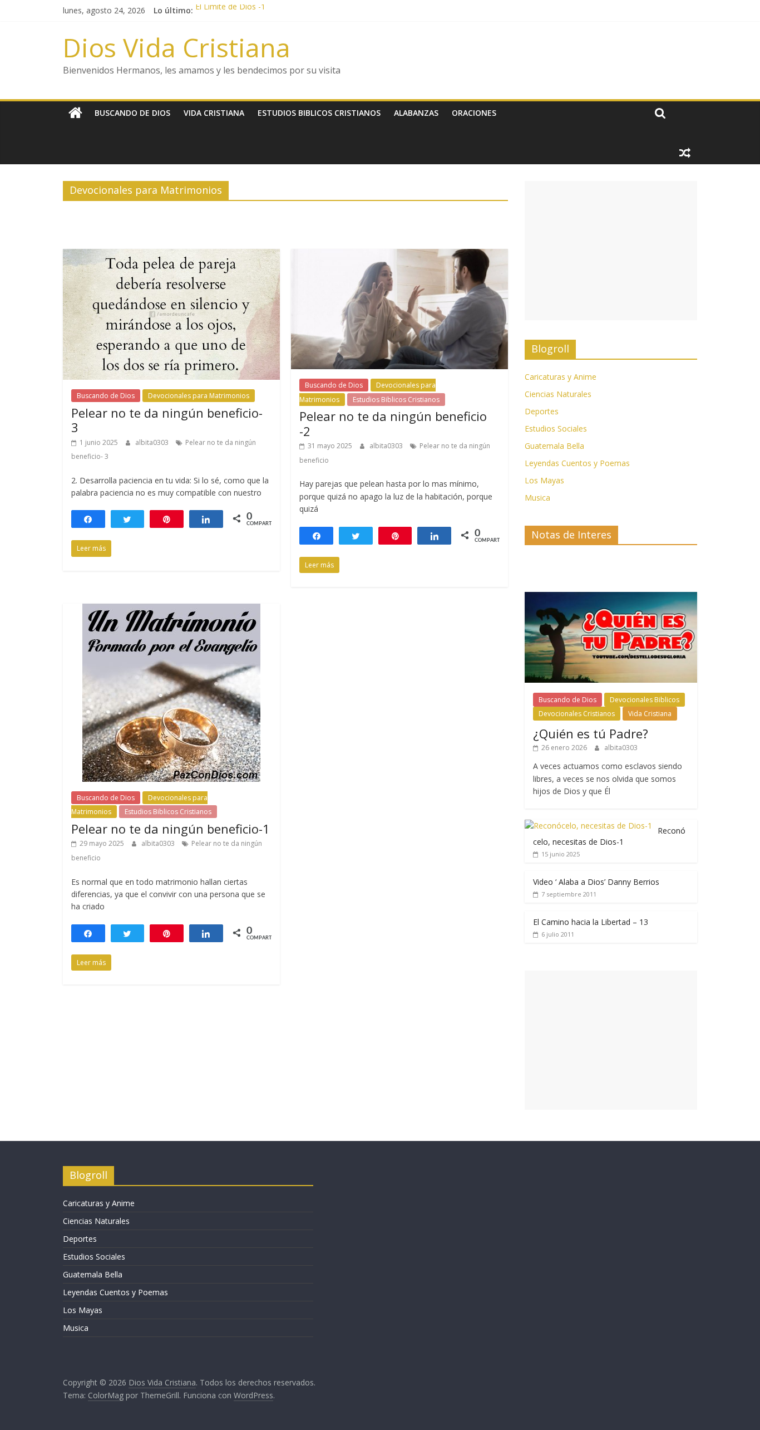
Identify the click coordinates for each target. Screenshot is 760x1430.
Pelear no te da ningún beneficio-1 (170, 828)
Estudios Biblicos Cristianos (319, 112)
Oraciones (474, 112)
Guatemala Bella (554, 445)
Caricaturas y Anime (560, 376)
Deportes (542, 411)
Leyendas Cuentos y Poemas (577, 463)
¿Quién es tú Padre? (590, 733)
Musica (537, 497)
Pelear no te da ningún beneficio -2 (393, 423)
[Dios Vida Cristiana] (75, 113)
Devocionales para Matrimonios (198, 395)
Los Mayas (544, 480)
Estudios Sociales (556, 428)
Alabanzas (416, 112)
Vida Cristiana (214, 112)
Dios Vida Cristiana (176, 47)
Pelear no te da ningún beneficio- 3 (167, 419)
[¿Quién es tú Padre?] (611, 597)
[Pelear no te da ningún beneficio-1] (171, 610)
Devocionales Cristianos (577, 713)
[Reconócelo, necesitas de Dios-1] (588, 825)
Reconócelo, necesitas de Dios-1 (609, 836)
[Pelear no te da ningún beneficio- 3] (171, 255)
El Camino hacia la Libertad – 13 (590, 922)
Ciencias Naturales (558, 394)
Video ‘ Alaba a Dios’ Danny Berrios (596, 881)
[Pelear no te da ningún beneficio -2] (399, 255)
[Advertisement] (611, 250)
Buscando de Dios (132, 112)
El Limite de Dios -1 (230, 10)
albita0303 (152, 442)
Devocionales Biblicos (644, 699)
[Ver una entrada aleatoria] (685, 152)
